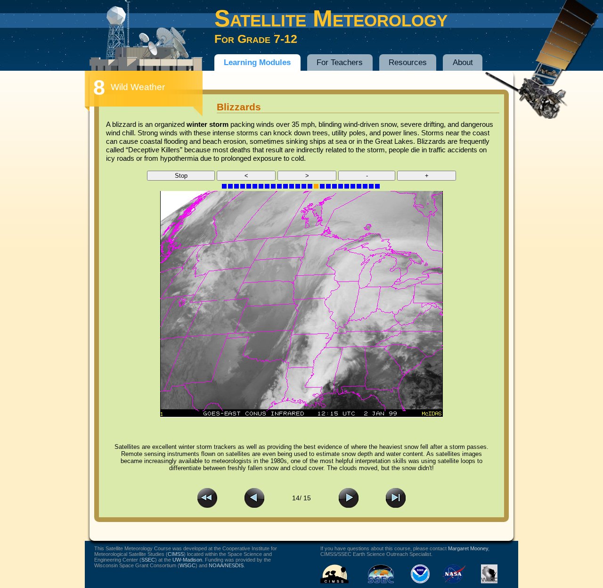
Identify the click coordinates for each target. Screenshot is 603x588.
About (463, 62)
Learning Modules (257, 62)
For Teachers (340, 62)
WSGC (187, 565)
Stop (181, 175)
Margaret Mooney (468, 548)
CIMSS (176, 554)
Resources (408, 62)
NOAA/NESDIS (226, 565)
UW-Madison (187, 560)
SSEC (148, 560)
